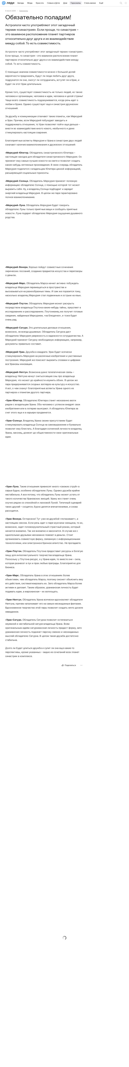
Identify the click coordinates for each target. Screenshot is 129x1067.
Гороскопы (23, 11)
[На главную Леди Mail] (10, 3)
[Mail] (4, 3)
